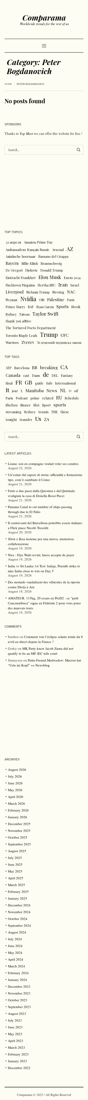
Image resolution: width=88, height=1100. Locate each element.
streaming (13, 412)
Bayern (12, 263)
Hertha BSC (47, 285)
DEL (55, 375)
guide (39, 383)
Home (8, 84)
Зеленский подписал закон (59, 342)
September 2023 (19, 1006)
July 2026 (15, 776)
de (46, 374)
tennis (43, 411)
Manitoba (34, 390)
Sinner (25, 405)
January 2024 (17, 979)
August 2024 (17, 932)
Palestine (55, 299)
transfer (26, 419)
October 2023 (17, 1000)
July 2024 (15, 939)
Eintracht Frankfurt (21, 277)
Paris (70, 300)
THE (54, 412)
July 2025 (15, 857)
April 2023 (15, 1040)
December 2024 (19, 905)
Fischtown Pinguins (20, 285)
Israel (74, 285)
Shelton (12, 405)
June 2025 (15, 864)
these (64, 412)
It (7, 390)
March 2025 (16, 884)
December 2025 (19, 823)
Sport (46, 405)
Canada (13, 375)
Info (49, 383)
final (9, 383)
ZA (46, 419)
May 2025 (15, 871)
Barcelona (21, 368)
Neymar (12, 300)
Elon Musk (49, 277)
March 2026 (16, 803)
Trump (49, 334)
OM (41, 300)
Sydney (11, 314)
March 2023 (16, 1047)
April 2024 (15, 959)
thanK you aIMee (18, 321)
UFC (64, 335)
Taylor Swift (45, 313)
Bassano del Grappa (53, 256)
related (47, 398)
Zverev (27, 342)
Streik (75, 307)
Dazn (36, 375)
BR (34, 367)
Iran (63, 284)
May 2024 (15, 952)
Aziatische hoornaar (21, 256)
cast (26, 375)
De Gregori (14, 270)
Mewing (58, 292)
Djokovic (31, 270)
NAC (71, 292)
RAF (31, 307)
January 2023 (17, 1061)
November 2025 (19, 830)
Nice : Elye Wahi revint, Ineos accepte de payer (41, 555)
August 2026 (17, 769)
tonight (11, 419)
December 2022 (19, 1067)
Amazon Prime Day (38, 242)
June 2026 (15, 783)
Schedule (72, 398)
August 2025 (17, 851)
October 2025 (17, 837)
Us (38, 418)
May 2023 (15, 1034)
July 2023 (15, 1020)
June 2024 (15, 945)
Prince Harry (15, 307)
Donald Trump (51, 270)
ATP (9, 368)
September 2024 (19, 925)
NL (63, 390)
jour (15, 391)
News (51, 390)
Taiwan (24, 314)
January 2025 (17, 898)
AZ (70, 249)
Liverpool (15, 292)
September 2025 (19, 844)
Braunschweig (51, 263)
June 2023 (15, 1027)
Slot (36, 405)
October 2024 (17, 918)
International (65, 383)
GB (28, 382)
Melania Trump (38, 292)
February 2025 (18, 891)
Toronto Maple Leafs (21, 335)
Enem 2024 (72, 277)
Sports (62, 306)
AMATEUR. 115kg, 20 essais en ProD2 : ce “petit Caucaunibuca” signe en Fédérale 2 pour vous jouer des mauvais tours (44, 603)
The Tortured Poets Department (31, 328)
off (76, 391)
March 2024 (16, 966)
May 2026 (15, 790)
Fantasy (67, 375)
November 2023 (19, 993)
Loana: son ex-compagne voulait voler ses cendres (43, 463)
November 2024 (19, 912)
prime (34, 398)
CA (64, 367)
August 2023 (17, 1013)
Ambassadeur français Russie (27, 249)
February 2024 (18, 973)
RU (59, 398)
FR (18, 382)
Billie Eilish (29, 263)
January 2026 (17, 817)
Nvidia (28, 299)
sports (59, 405)
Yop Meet (26, 133)
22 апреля (13, 242)
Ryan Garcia (45, 307)
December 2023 (19, 986)
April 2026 (15, 796)
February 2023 (18, 1054)
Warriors (12, 342)
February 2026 (18, 810)
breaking (49, 367)
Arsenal (58, 249)
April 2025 (15, 878)
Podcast (22, 398)
